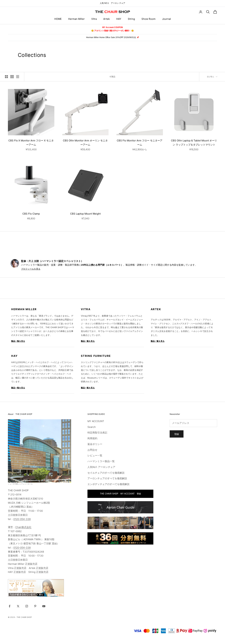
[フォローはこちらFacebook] (9, 606)
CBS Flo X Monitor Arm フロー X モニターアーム (31, 142)
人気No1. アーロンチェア (101, 467)
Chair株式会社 (23, 527)
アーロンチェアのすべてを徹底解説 (107, 478)
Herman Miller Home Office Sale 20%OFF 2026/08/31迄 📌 (112, 37)
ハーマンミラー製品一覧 (101, 461)
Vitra (94, 18)
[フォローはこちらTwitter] (18, 606)
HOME (58, 18)
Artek (106, 18)
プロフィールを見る (30, 269)
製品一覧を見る (18, 341)
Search (91, 426)
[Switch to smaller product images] (12, 76)
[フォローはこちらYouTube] (43, 606)
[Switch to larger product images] (6, 76)
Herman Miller (76, 18)
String (131, 18)
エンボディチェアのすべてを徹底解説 (108, 484)
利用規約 (92, 438)
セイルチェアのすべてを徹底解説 (106, 472)
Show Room (148, 18)
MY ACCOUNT (95, 421)
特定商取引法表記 (97, 432)
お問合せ (92, 449)
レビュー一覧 (94, 455)
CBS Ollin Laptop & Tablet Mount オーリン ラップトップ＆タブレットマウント (194, 142)
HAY (118, 18)
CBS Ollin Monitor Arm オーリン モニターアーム (85, 142)
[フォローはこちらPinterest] (35, 606)
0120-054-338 (22, 519)
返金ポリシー (94, 444)
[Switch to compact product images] (17, 76)
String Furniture (96, 355)
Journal (166, 18)
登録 (176, 434)
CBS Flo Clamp (31, 213)
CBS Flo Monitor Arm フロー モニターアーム (139, 142)
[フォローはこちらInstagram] (26, 606)
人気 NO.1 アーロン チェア (112, 3)
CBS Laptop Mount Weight (85, 213)
